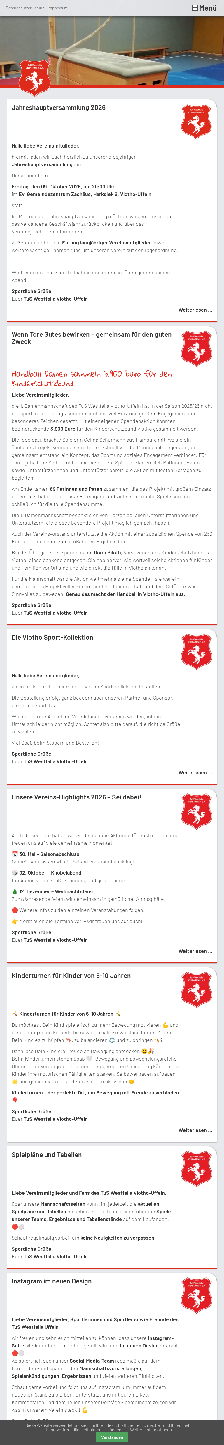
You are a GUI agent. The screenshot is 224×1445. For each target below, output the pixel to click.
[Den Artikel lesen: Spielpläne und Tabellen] (196, 1185)
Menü (207, 7)
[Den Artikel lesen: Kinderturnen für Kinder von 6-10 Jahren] (196, 1006)
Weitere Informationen (151, 1429)
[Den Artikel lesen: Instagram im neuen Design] (196, 1312)
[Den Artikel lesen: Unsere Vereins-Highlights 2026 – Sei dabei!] (196, 828)
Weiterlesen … (195, 309)
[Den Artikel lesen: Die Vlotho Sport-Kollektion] (196, 668)
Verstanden (112, 1437)
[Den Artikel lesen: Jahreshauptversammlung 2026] (196, 138)
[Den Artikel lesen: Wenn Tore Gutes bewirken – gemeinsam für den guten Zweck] (196, 365)
